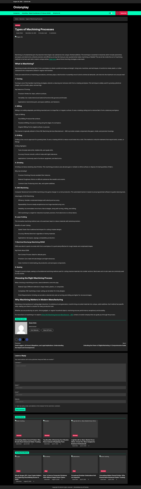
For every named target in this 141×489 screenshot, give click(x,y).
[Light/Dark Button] (110, 13)
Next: (104, 344)
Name (17, 385)
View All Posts (47, 330)
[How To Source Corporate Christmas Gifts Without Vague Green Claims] (56, 464)
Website (17, 399)
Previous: (39, 345)
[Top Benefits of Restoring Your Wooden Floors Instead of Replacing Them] (56, 429)
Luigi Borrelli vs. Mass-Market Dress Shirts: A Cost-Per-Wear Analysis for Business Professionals (83, 442)
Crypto (18, 471)
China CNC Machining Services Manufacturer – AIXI (57, 315)
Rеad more (52, 59)
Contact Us (16, 13)
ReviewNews (77, 487)
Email (17, 392)
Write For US (56, 13)
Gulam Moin (19, 33)
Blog (46, 471)
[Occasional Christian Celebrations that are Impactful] (84, 464)
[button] (16, 339)
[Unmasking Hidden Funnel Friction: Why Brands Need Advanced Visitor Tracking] (28, 429)
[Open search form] (113, 13)
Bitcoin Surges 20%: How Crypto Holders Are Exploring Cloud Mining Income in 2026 (28, 477)
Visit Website (35, 330)
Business (18, 25)
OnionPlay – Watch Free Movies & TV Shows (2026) (36, 13)
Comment (18, 362)
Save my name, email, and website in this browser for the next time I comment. (38, 406)
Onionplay (21, 7)
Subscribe (123, 13)
